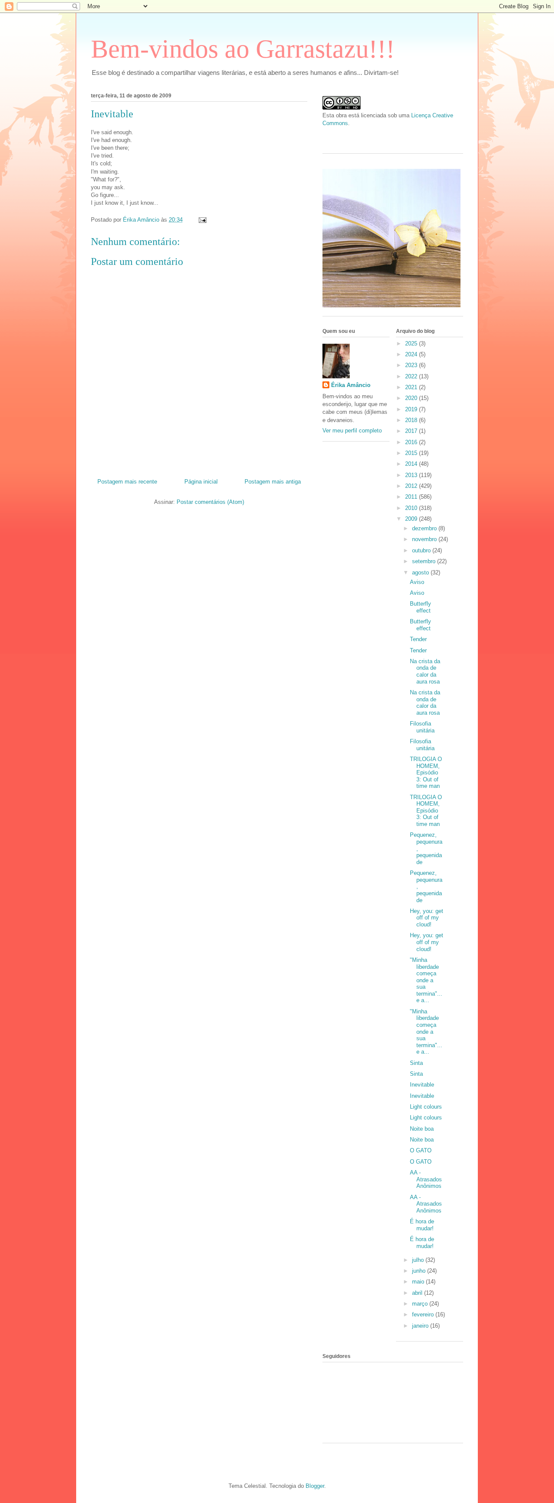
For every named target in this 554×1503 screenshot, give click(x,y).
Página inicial (201, 481)
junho (419, 1271)
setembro (424, 561)
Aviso (417, 582)
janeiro (421, 1325)
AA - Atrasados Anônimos (426, 1179)
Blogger (315, 1486)
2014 (412, 464)
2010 (412, 508)
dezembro (425, 528)
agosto (421, 572)
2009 (412, 519)
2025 (412, 343)
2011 (412, 496)
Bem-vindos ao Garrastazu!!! (243, 49)
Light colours (426, 1106)
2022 (412, 376)
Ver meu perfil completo (352, 430)
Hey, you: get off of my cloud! (426, 918)
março (420, 1303)
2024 (412, 354)
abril (418, 1293)
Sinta (416, 1063)
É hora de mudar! (422, 1225)
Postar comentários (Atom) (210, 502)
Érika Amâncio (350, 385)
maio (419, 1281)
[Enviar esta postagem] (202, 219)
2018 (412, 420)
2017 (412, 431)
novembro (425, 539)
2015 (412, 453)
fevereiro (423, 1314)
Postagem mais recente (127, 481)
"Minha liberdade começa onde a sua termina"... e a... (426, 980)
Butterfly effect (420, 607)
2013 (412, 475)
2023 (412, 365)
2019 (412, 409)
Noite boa (422, 1129)
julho (418, 1260)
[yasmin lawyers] (392, 137)
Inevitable (422, 1084)
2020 (412, 398)
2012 (412, 486)
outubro (422, 550)
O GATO (421, 1150)
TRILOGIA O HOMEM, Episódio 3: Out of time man (426, 772)
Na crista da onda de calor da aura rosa (425, 671)
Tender (418, 639)
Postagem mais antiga (273, 481)
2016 (412, 442)
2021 (412, 387)
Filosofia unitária (422, 727)
